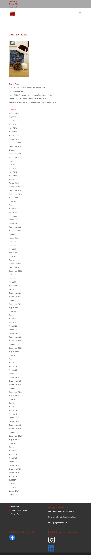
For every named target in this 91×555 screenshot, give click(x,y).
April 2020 (13, 366)
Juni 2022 (12, 278)
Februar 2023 (14, 260)
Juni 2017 (12, 484)
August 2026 (14, 113)
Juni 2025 (12, 165)
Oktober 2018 (14, 432)
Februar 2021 (14, 330)
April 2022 (13, 286)
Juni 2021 (12, 315)
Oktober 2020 (14, 344)
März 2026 (13, 132)
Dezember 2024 (15, 187)
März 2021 (13, 326)
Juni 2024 (12, 205)
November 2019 (15, 385)
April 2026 (13, 128)
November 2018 (15, 429)
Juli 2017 (12, 480)
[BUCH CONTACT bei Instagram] (64, 541)
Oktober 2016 (14, 495)
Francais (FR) (14, 7)
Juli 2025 (12, 161)
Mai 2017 (12, 487)
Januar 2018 (14, 465)
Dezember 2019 (15, 381)
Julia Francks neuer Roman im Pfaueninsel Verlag (28, 88)
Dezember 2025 (15, 143)
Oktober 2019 (14, 388)
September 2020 (15, 348)
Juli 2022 (12, 275)
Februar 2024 (14, 220)
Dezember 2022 (15, 264)
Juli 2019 (12, 399)
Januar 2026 (14, 139)
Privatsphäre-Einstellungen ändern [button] (61, 511)
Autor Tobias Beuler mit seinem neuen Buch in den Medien (31, 95)
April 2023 (13, 253)
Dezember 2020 (15, 337)
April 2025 (13, 172)
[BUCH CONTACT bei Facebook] (17, 537)
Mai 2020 (12, 363)
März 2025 (13, 176)
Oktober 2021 (14, 300)
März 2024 (13, 216)
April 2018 (13, 454)
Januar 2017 (14, 491)
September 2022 (15, 271)
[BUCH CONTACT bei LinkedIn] (64, 549)
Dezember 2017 (15, 469)
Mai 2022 (12, 282)
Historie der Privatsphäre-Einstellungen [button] (62, 517)
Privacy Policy (16, 514)
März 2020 (13, 370)
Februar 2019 (14, 418)
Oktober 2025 (14, 150)
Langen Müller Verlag (17, 91)
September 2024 (15, 194)
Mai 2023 (12, 249)
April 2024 (13, 212)
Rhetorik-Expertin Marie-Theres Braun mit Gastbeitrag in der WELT (34, 102)
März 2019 (13, 414)
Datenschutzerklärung (19, 510)
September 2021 (15, 304)
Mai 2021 (12, 319)
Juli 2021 (12, 311)
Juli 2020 (12, 355)
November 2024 (15, 190)
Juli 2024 (12, 201)
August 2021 (14, 308)
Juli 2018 (12, 443)
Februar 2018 (14, 462)
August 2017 (14, 476)
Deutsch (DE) (14, 1)
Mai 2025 (12, 168)
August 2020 (14, 352)
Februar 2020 (14, 374)
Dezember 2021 (15, 293)
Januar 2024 (14, 223)
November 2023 (15, 231)
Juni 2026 (12, 121)
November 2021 (15, 297)
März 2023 (13, 256)
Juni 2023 (12, 245)
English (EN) (13, 4)
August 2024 (14, 198)
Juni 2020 (12, 359)
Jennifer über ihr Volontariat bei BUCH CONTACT (27, 99)
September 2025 (15, 154)
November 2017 (15, 473)
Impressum (15, 507)
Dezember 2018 (15, 425)
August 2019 (14, 396)
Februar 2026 (14, 135)
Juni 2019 (12, 403)
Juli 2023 (12, 242)
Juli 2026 (12, 117)
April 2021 (13, 322)
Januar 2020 (14, 377)
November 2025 (15, 146)
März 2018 (13, 458)
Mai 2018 (12, 451)
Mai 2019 (12, 407)
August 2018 (14, 440)
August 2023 (14, 238)
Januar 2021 (14, 333)
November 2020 (15, 341)
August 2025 (14, 157)
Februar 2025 (14, 179)
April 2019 (13, 410)
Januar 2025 (14, 183)
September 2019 (15, 392)
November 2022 (15, 267)
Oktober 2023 (14, 234)
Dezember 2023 (15, 227)
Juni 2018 (12, 447)
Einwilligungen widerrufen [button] (57, 523)
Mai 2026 (12, 124)
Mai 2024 (12, 209)
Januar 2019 (14, 421)
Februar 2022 (14, 289)
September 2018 (15, 436)
